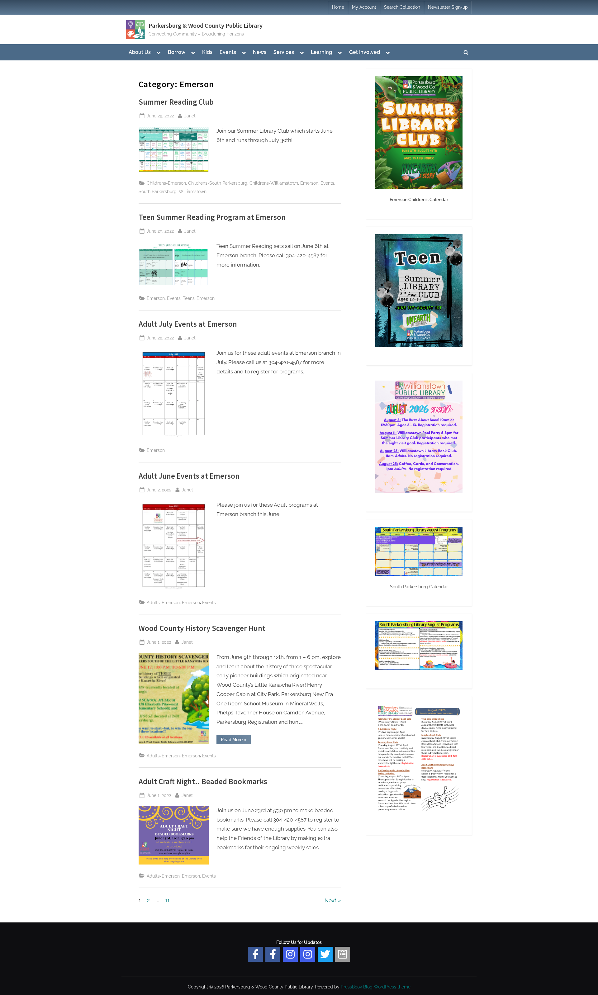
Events (228, 52)
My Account (364, 7)
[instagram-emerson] (290, 954)
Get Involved (364, 52)
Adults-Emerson (163, 602)
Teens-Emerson (199, 298)
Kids (207, 52)
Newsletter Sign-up (448, 7)
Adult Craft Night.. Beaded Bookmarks (203, 781)
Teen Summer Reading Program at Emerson (212, 217)
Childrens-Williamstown (273, 183)
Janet (190, 115)
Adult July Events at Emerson (188, 324)
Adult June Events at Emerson (189, 476)
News (259, 52)
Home (338, 7)
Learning (321, 52)
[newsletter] (342, 954)
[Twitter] (325, 954)
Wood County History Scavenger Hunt (202, 628)
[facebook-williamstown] (272, 954)
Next (330, 900)
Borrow (176, 52)
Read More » (236, 740)
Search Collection (402, 7)
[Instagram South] (307, 954)
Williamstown (192, 191)
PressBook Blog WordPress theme (376, 986)
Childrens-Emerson (166, 183)
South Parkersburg (158, 191)
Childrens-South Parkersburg (217, 183)
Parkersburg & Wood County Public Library (206, 25)
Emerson (309, 183)
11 (167, 900)
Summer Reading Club (176, 102)
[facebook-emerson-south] (255, 954)
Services (283, 52)
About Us (140, 52)
